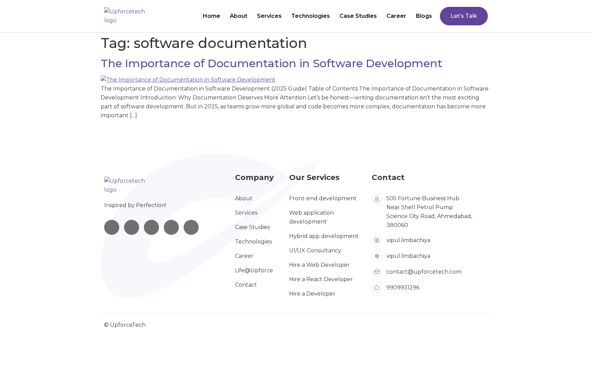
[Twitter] (171, 227)
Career (396, 16)
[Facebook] (151, 227)
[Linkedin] (131, 227)
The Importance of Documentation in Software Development (271, 63)
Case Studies (358, 16)
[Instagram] (111, 227)
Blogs (424, 16)
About (238, 16)
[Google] (191, 227)
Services (269, 16)
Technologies (310, 16)
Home (211, 16)
